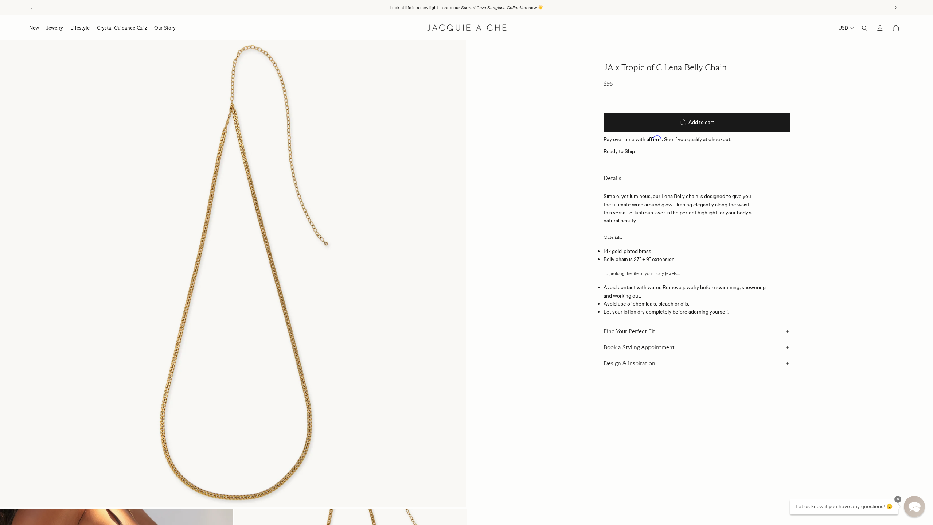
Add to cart (701, 122)
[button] (914, 506)
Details (612, 178)
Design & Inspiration (629, 363)
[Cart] (896, 28)
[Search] (864, 28)
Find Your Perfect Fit (629, 331)
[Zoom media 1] (233, 273)
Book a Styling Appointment (639, 347)
